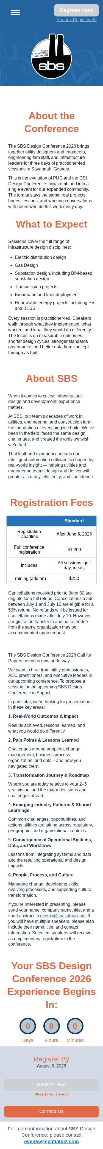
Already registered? (52, 1094)
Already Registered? (77, 19)
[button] (13, 11)
